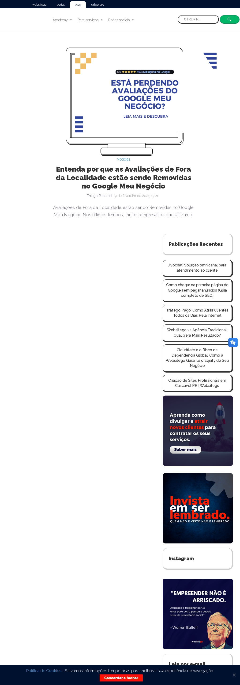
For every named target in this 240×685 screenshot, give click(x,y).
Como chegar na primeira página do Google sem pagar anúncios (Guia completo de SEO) (197, 103)
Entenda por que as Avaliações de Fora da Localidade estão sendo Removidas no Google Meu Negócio (78, 177)
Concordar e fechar (121, 678)
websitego (39, 4)
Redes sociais (119, 20)
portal (60, 4)
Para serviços (88, 20)
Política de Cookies (43, 670)
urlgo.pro (97, 4)
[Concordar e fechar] (234, 675)
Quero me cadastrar (197, 531)
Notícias (78, 159)
